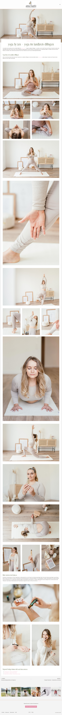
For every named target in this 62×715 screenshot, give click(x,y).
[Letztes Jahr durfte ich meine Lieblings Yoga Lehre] (36, 692)
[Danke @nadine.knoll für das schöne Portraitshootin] (16, 692)
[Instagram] (29, 712)
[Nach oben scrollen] (61, 501)
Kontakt (3, 712)
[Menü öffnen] (60, 4)
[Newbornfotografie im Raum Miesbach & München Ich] (46, 692)
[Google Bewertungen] (33, 712)
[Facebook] (31, 712)
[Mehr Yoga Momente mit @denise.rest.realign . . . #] (6, 692)
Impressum (7, 712)
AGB (16, 712)
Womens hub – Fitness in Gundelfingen (10, 671)
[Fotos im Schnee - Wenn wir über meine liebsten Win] (56, 692)
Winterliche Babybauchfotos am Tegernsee (8, 679)
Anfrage (39, 580)
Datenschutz (12, 712)
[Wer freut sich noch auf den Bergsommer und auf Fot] (26, 692)
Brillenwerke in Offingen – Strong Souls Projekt (12, 673)
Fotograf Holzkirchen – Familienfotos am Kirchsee (52, 679)
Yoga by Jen (23, 48)
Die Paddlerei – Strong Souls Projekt (10, 672)
